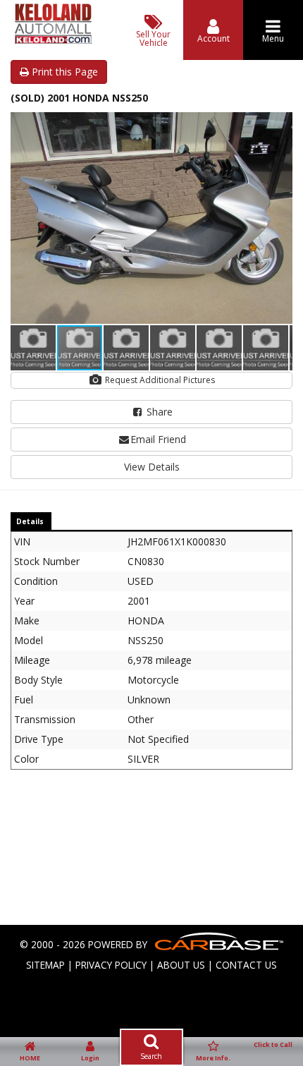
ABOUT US (181, 964)
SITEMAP (45, 964)
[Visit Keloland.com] (53, 40)
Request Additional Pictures (159, 380)
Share (158, 411)
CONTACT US (246, 964)
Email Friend (158, 439)
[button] (279, 125)
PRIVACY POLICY (111, 964)
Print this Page (63, 71)
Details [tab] (30, 521)
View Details (152, 466)
